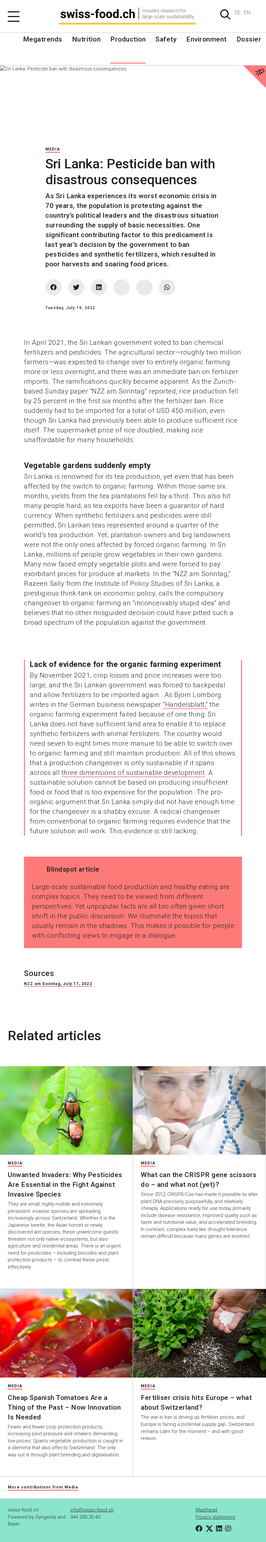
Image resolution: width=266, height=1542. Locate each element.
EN (247, 12)
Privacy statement (215, 1517)
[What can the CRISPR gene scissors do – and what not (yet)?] (199, 1110)
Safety (165, 39)
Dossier (248, 39)
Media (52, 149)
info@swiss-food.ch (92, 1510)
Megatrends (42, 39)
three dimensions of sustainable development (133, 773)
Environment (206, 39)
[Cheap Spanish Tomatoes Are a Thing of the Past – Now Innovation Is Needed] (66, 1333)
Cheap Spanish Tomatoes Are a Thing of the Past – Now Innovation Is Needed (64, 1407)
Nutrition (86, 39)
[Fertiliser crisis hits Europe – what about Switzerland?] (199, 1333)
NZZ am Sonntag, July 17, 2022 (58, 984)
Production (128, 39)
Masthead (206, 1510)
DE (238, 12)
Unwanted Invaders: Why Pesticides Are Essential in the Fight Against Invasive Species (65, 1184)
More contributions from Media (43, 1487)
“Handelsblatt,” (185, 704)
